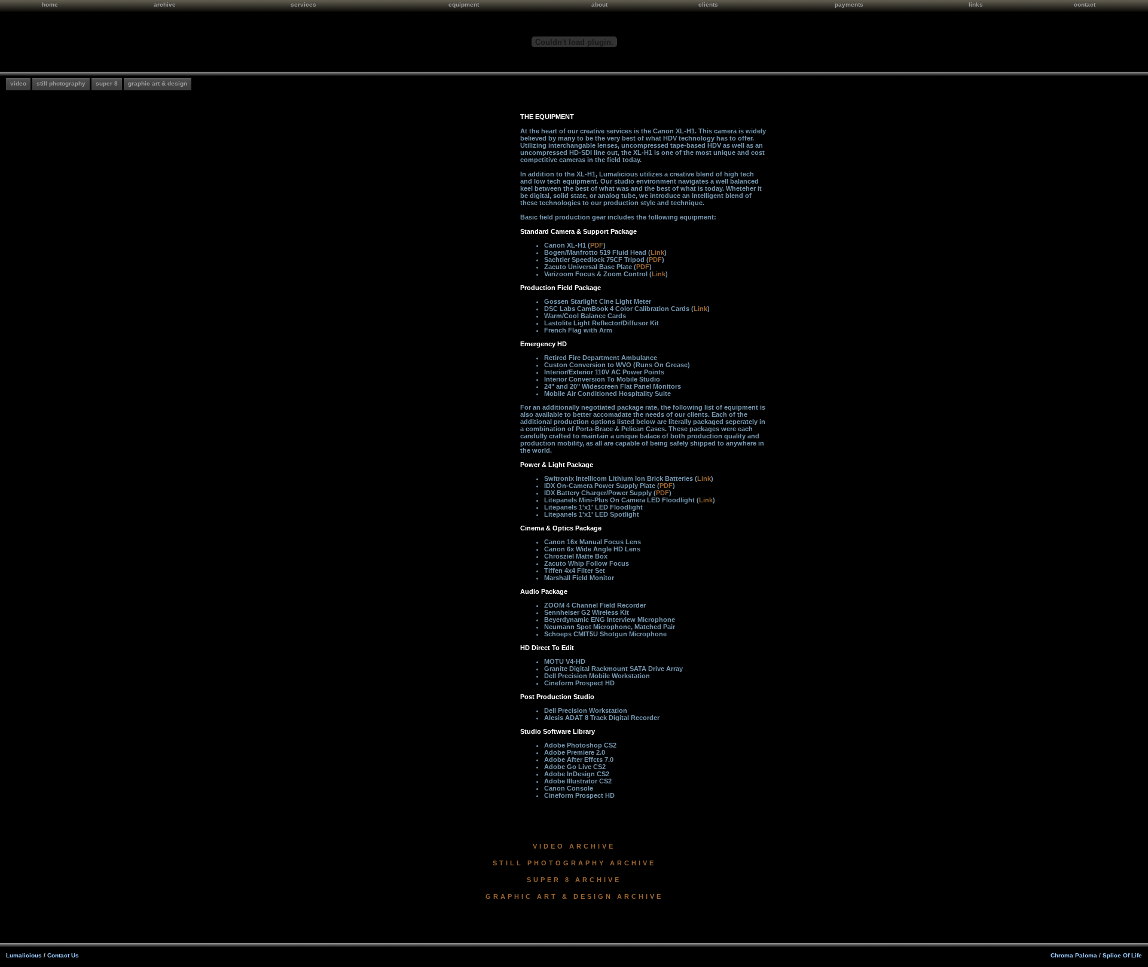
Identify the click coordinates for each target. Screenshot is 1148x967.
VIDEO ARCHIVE (574, 846)
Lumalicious (24, 955)
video (18, 83)
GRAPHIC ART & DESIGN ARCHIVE (574, 896)
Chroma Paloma (1074, 955)
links (976, 4)
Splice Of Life (1122, 955)
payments (849, 4)
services (303, 4)
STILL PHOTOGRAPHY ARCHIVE (574, 863)
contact (1084, 4)
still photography (61, 83)
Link (657, 252)
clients (708, 4)
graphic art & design (157, 83)
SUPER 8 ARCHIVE (574, 879)
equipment (463, 4)
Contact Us (63, 955)
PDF (596, 245)
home (50, 4)
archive (165, 4)
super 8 (107, 83)
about (599, 4)
